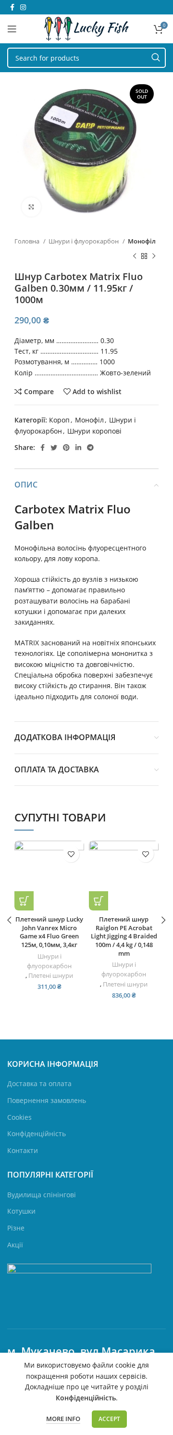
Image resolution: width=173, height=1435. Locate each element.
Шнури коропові (94, 431)
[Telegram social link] (90, 447)
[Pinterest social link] (66, 447)
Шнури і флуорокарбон (84, 241)
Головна (27, 241)
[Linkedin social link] (78, 447)
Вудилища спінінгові (41, 1194)
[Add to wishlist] (70, 854)
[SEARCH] (156, 58)
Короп (59, 419)
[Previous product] (134, 256)
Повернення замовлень (46, 1100)
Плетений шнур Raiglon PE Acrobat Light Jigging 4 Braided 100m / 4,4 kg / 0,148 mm (124, 936)
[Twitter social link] (54, 447)
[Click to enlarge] (31, 207)
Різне (16, 1227)
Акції (15, 1244)
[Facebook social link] (12, 7)
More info (63, 1418)
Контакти (22, 1150)
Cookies (19, 1117)
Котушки (21, 1211)
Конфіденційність (36, 1133)
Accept (109, 1419)
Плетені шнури (50, 976)
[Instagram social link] (23, 7)
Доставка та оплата (39, 1083)
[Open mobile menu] (12, 28)
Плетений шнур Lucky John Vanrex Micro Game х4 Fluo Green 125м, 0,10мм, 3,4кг (49, 932)
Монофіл (142, 241)
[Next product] (154, 256)
